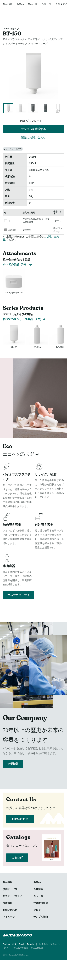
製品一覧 (32, 4)
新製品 (20, 4)
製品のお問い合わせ (33, 137)
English (6, 944)
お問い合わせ (20, 818)
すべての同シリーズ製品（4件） (23, 319)
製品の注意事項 (21, 948)
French (30, 944)
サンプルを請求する (33, 128)
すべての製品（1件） (16, 264)
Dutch (22, 944)
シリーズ (46, 4)
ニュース (38, 896)
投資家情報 (40, 903)
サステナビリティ (19, 594)
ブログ (37, 909)
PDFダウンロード (31, 120)
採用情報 (7, 903)
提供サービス (10, 889)
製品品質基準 (37, 948)
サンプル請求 (41, 916)
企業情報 (13, 763)
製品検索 (7, 4)
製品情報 (7, 882)
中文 (14, 944)
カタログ (17, 857)
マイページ (9, 916)
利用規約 (43, 944)
